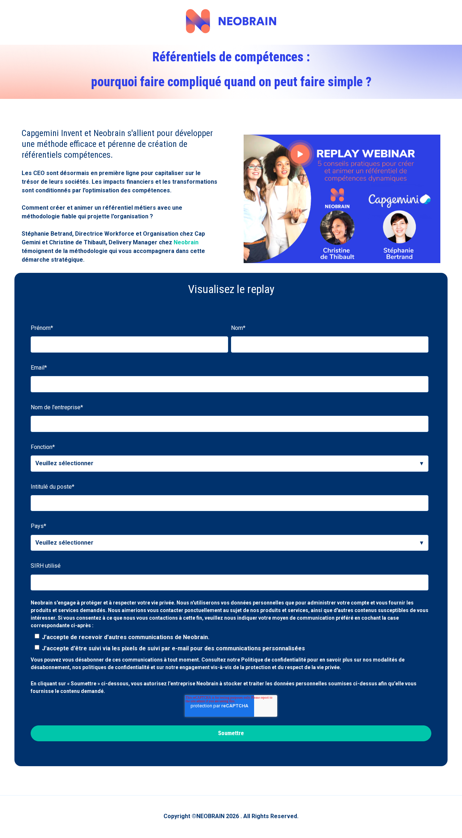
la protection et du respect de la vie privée (289, 667)
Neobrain (186, 242)
